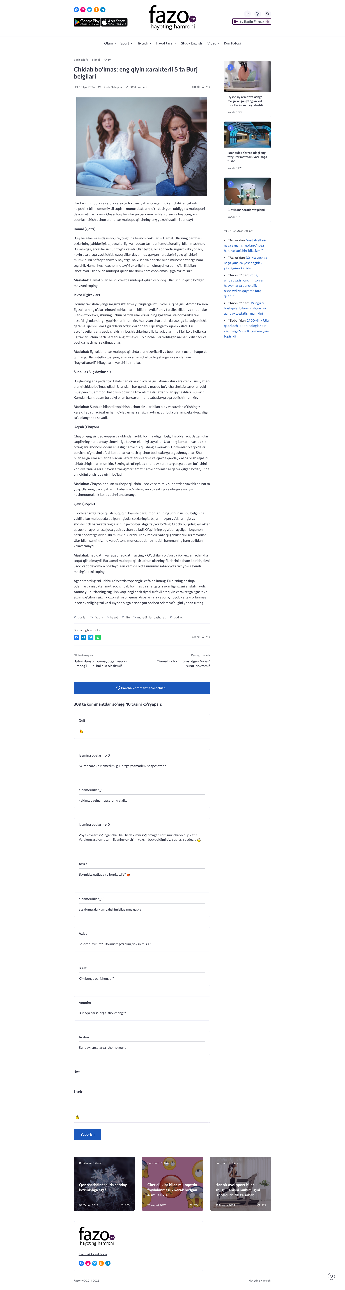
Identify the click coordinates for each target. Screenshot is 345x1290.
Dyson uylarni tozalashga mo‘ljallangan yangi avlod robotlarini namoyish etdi (245, 101)
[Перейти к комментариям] (331, 1276)
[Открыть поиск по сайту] (267, 13)
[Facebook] (76, 9)
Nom (77, 1071)
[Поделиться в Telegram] (83, 637)
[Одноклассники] (96, 9)
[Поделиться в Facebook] (76, 637)
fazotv (98, 617)
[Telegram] (102, 9)
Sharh (79, 1091)
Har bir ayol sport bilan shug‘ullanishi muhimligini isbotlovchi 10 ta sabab (237, 1189)
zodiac (178, 617)
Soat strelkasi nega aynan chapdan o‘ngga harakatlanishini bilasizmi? (245, 245)
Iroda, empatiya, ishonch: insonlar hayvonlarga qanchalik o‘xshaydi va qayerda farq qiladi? (244, 285)
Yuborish (87, 1134)
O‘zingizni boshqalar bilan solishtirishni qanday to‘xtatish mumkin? (245, 308)
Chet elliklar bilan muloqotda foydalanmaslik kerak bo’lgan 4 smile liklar (172, 1189)
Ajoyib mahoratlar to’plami (246, 210)
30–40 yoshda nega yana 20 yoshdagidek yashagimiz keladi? (245, 262)
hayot (114, 617)
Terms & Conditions (93, 1254)
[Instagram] (83, 9)
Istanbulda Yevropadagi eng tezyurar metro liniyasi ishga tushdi (247, 157)
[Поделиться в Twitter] (90, 637)
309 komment (138, 87)
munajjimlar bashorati (151, 617)
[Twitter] (89, 9)
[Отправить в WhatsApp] (98, 637)
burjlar (82, 617)
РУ (247, 13)
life (128, 617)
